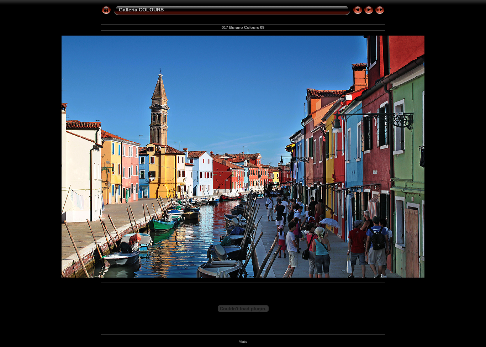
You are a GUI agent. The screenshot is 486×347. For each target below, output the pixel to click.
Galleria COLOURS (141, 9)
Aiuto (243, 341)
